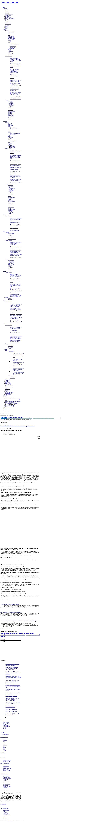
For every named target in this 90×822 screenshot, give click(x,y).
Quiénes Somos (6, 766)
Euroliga (4, 724)
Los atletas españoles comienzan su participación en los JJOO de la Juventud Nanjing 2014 (16, 171)
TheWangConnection (4, 763)
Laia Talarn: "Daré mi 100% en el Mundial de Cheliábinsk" (15, 243)
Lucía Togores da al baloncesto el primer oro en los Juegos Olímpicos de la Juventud (15, 60)
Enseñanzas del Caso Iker (15, 222)
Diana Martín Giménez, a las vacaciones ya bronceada (15, 180)
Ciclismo (4, 750)
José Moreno (5, 780)
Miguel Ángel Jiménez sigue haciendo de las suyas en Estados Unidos (18, 369)
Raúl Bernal (5, 785)
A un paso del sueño (14, 228)
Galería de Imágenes (7, 760)
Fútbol (4, 739)
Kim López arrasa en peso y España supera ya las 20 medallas (15, 152)
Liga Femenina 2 (6, 723)
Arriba (4, 816)
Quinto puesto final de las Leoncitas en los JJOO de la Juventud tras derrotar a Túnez (15, 280)
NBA (4, 729)
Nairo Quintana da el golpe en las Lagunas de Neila (16, 318)
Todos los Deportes (4, 737)
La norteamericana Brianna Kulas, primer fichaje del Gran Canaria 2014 (15, 93)
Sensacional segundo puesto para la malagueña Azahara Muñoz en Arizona (18, 373)
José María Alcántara (7, 778)
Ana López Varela (6, 777)
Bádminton (5, 745)
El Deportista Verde (4, 734)
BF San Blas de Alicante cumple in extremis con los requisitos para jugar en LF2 (15, 84)
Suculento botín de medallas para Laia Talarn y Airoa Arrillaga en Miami (15, 251)
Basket (1, 719)
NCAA (4, 728)
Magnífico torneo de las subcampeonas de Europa (15, 225)
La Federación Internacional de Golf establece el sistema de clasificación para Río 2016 (18, 355)
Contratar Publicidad (7, 768)
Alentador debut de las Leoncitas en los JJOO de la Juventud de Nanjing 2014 (15, 295)
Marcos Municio (6, 781)
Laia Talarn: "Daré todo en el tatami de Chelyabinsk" (16, 255)
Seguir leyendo (3, 804)
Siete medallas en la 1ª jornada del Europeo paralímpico (12, 714)
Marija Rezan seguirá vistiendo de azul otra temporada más (14, 89)
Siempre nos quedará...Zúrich (16, 182)
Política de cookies (6, 814)
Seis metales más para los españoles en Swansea (15, 161)
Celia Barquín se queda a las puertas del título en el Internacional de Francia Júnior (18, 364)
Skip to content (6, 411)
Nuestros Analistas (4, 774)
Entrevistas (2, 752)
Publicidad (14, 417)
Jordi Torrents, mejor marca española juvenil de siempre (15, 165)
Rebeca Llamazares (6, 786)
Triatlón (4, 749)
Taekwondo (4, 747)
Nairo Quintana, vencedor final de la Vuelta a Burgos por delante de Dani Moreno (15, 309)
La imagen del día (6, 761)
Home (4, 419)
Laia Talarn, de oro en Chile (15, 257)
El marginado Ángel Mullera (15, 167)
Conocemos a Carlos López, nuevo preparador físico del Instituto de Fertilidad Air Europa (15, 65)
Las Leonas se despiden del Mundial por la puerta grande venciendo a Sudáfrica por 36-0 (16, 290)
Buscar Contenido (6, 770)
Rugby (4, 746)
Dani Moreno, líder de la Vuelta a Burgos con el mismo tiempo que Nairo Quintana (16, 314)
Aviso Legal (20, 417)
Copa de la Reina (6, 726)
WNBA (4, 727)
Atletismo (7, 419)
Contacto (10, 417)
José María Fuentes (6, 779)
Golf (4, 741)
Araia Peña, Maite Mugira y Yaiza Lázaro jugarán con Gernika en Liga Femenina (15, 98)
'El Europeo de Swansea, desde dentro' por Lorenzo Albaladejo (15, 176)
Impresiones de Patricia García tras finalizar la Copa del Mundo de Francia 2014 (15, 275)
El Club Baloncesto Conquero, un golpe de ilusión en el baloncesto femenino (14, 76)
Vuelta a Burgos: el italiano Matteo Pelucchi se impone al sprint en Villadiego (16, 321)
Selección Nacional (6, 725)
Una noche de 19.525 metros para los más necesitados (15, 328)
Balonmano (5, 740)
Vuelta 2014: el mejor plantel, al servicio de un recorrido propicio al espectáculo (16, 305)
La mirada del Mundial (14, 230)
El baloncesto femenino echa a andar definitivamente (15, 81)
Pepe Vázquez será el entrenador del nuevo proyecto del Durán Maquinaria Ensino (14, 71)
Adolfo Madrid (6, 776)
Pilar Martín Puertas (7, 783)
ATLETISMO (4, 417)
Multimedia (2, 757)
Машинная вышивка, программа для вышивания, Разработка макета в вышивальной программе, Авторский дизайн (20, 634)
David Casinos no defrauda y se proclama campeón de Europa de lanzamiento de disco (16, 157)
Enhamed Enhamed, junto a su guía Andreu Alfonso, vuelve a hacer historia (15, 341)
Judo (3, 742)
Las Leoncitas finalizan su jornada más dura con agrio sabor (15, 285)
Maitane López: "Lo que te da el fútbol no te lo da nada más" (16, 219)
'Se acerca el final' (13, 330)
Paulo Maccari (6, 787)
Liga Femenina (6, 722)
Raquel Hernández (6, 784)
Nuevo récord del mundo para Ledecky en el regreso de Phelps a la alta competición (16, 337)
